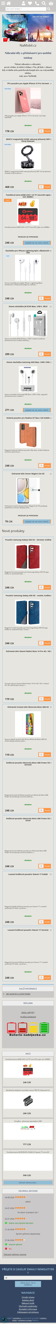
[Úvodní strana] (10, 4)
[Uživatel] (31, 4)
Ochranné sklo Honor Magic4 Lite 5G (28, 473)
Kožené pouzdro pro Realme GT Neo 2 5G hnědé (28, 418)
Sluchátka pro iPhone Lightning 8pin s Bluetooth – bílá (28, 251)
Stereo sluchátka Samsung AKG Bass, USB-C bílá (28, 362)
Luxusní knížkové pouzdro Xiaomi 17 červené (28, 930)
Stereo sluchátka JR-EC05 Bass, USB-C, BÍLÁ (28, 306)
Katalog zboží (28, 1300)
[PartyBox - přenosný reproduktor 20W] (28, 1131)
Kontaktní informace (28, 1309)
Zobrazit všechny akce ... (28, 1182)
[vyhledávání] (45, 4)
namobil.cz (17, 1318)
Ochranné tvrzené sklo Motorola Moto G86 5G (28, 707)
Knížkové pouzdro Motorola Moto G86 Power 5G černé (28, 819)
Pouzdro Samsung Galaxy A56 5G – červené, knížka (28, 540)
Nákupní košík (28, 1303)
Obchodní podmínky (28, 1306)
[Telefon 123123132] (38, 5)
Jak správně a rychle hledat (18, 994)
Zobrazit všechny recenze (15, 1254)
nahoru (52, 1320)
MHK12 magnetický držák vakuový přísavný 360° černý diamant (28, 140)
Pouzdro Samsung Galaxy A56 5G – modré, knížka (28, 595)
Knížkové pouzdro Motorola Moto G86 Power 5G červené (28, 763)
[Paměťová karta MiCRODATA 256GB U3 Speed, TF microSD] (28, 1162)
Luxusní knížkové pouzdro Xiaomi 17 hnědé (28, 874)
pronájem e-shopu (25, 1320)
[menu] (3, 3)
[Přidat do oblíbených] (51, 84)
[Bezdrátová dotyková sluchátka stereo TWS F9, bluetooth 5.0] (28, 1100)
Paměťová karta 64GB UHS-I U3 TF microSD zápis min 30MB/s (28, 196)
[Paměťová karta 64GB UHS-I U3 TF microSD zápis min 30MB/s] (28, 212)
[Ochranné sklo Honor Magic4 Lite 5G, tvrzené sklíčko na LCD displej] (28, 491)
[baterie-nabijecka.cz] (28, 1041)
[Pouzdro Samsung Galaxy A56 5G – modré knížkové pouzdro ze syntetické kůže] (28, 613)
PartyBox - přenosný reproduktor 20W (28, 1121)
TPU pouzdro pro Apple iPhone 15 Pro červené (28, 83)
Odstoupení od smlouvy (28, 1312)
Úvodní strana (28, 1297)
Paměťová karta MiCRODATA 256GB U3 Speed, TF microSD (28, 1152)
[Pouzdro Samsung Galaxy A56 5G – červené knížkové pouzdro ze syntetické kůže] (28, 557)
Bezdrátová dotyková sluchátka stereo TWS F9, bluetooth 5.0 (28, 1090)
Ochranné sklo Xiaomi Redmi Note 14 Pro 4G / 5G (28, 651)
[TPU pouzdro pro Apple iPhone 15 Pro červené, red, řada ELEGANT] (28, 101)
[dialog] (4, 1320)
